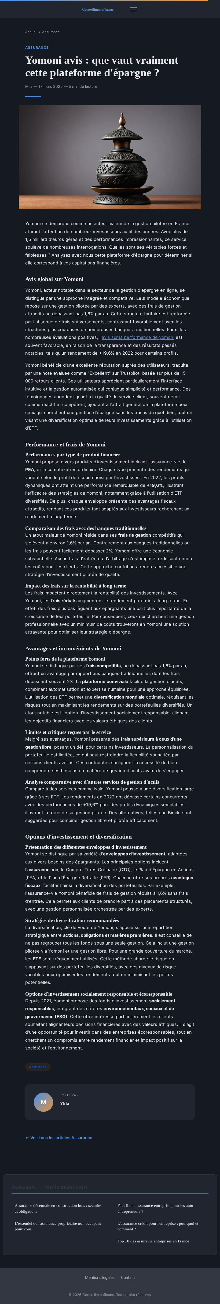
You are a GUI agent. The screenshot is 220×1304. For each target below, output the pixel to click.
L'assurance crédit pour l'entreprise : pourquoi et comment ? (158, 1226)
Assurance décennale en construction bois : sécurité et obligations (58, 1208)
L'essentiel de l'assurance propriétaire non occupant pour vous (58, 1226)
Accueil (31, 32)
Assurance (51, 32)
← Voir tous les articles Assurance (58, 1137)
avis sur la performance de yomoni (138, 337)
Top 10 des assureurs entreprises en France (153, 1241)
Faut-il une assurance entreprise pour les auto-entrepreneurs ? (156, 1208)
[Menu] (133, 9)
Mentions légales (100, 1277)
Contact (128, 1277)
